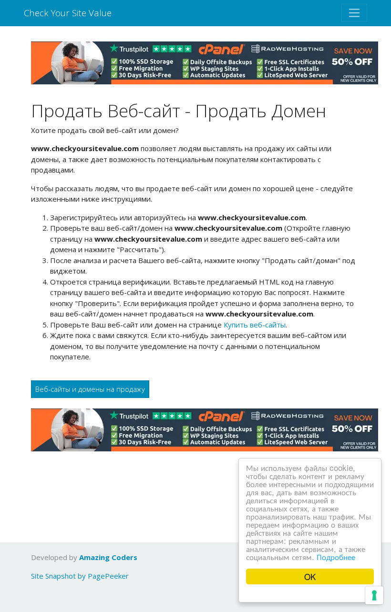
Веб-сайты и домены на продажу (90, 389)
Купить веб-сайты (255, 324)
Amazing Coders (108, 557)
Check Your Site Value (68, 13)
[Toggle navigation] (354, 13)
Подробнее (336, 556)
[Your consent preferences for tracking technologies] (374, 595)
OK (310, 576)
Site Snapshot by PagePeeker (80, 576)
